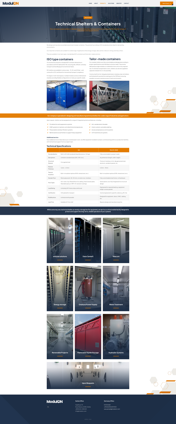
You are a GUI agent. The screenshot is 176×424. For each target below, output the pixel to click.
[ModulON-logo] (11, 2)
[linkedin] (48, 407)
